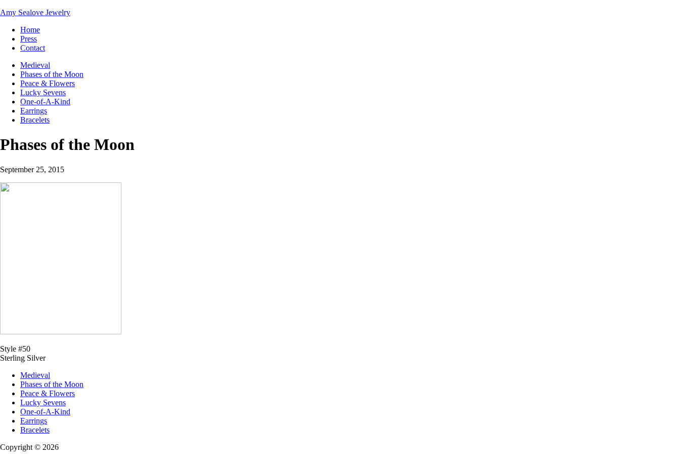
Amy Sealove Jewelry (35, 12)
